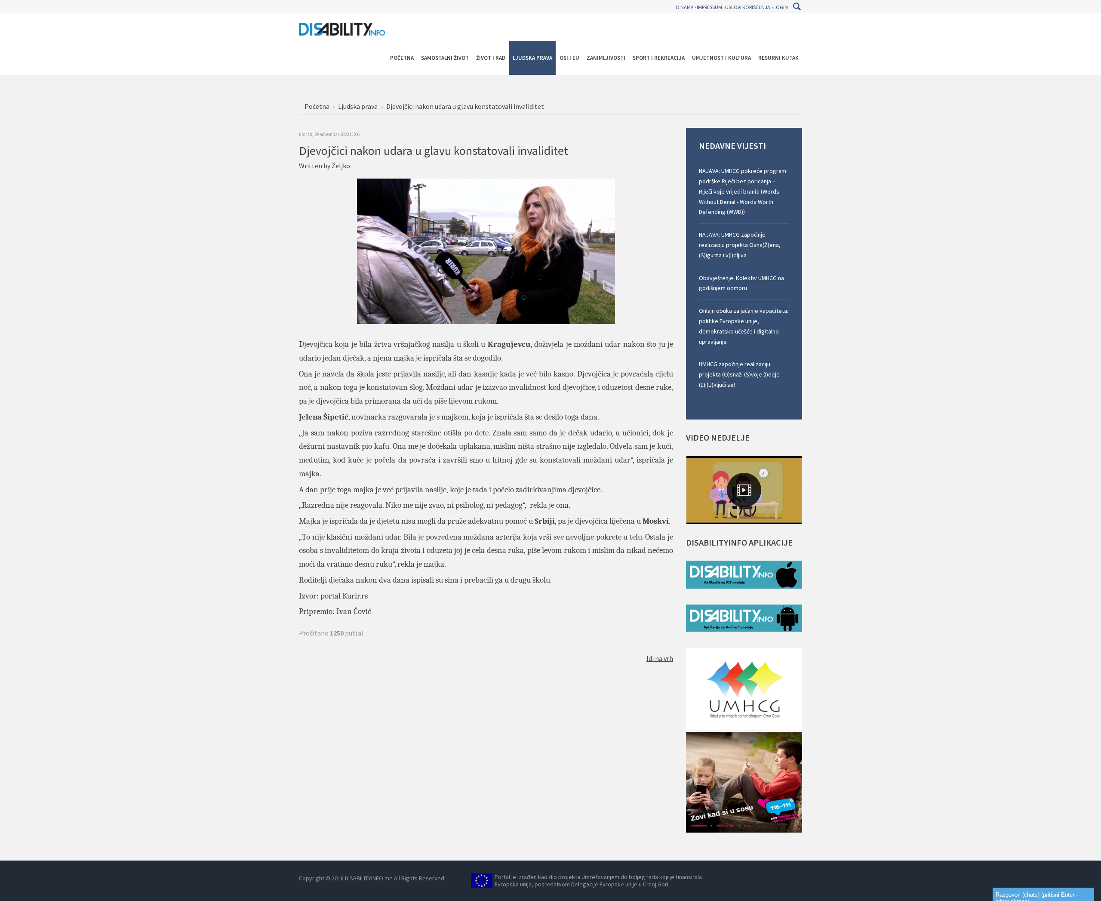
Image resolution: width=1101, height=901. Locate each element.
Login (780, 7)
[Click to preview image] (486, 250)
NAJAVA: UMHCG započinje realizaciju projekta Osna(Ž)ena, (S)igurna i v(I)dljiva (740, 245)
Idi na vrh (659, 658)
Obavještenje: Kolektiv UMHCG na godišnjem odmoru (741, 283)
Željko (341, 165)
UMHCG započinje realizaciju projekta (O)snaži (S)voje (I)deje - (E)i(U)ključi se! (741, 374)
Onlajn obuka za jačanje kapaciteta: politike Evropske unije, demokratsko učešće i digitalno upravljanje (743, 326)
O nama (685, 7)
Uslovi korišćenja (747, 7)
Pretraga (796, 6)
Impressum (709, 7)
